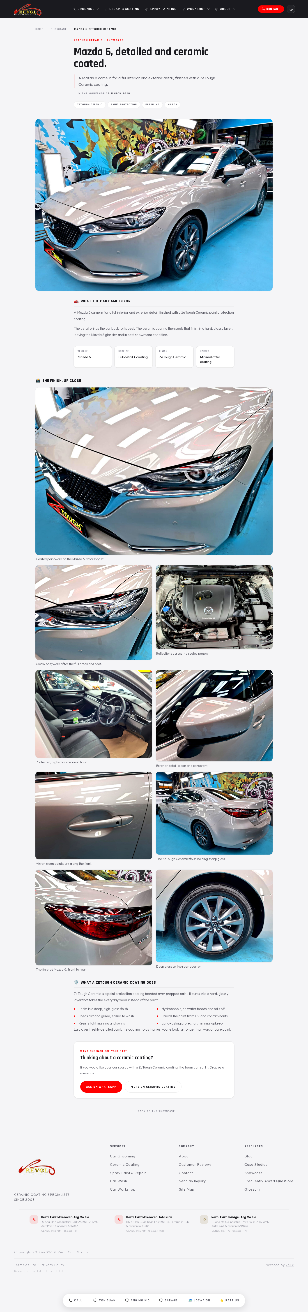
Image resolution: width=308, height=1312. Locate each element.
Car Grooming (122, 1156)
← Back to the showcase (154, 1111)
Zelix (290, 1265)
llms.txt (35, 1271)
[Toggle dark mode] (291, 9)
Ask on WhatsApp (101, 1087)
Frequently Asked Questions (269, 1181)
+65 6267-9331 (156, 1230)
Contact (186, 1173)
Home (39, 29)
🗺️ (199, 1300)
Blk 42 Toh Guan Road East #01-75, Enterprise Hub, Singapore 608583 (157, 1224)
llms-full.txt (54, 1271)
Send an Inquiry (192, 1181)
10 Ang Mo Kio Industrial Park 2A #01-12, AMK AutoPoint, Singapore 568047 (69, 1224)
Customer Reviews (195, 1164)
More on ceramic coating (153, 1087)
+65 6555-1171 (239, 1230)
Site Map (186, 1189)
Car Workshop (123, 1189)
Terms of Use (25, 1265)
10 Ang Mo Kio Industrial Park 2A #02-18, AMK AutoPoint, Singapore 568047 (240, 1224)
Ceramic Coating (124, 1164)
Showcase (59, 29)
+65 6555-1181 (70, 1230)
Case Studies (255, 1164)
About (184, 1156)
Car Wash (118, 1181)
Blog (248, 1156)
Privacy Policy (52, 1265)
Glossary (252, 1189)
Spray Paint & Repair (128, 1173)
